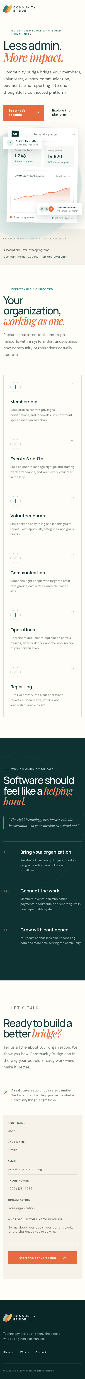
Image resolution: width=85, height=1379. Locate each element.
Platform (9, 1352)
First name (16, 1123)
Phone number (19, 1180)
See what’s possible (23, 113)
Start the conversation (42, 1257)
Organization (19, 1200)
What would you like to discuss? (35, 1219)
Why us (25, 1352)
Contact (40, 1352)
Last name (16, 1141)
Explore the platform (62, 112)
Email (12, 1161)
